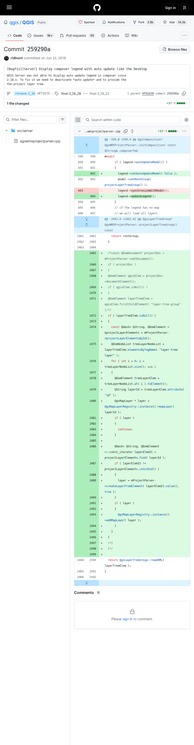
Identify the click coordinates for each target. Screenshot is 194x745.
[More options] (184, 131)
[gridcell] (132, 145)
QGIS (28, 22)
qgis (14, 22)
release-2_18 (25, 93)
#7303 (43, 93)
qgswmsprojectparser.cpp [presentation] (40, 141)
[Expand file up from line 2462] (86, 225)
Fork (145, 22)
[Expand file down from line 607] (86, 219)
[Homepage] (97, 7)
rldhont (17, 58)
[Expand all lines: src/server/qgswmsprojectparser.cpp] (132, 131)
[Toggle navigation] (9, 7)
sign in (127, 619)
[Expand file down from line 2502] (86, 583)
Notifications (116, 22)
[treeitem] (35, 134)
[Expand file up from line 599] (86, 145)
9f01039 (148, 93)
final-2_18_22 (99, 93)
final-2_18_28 (71, 93)
